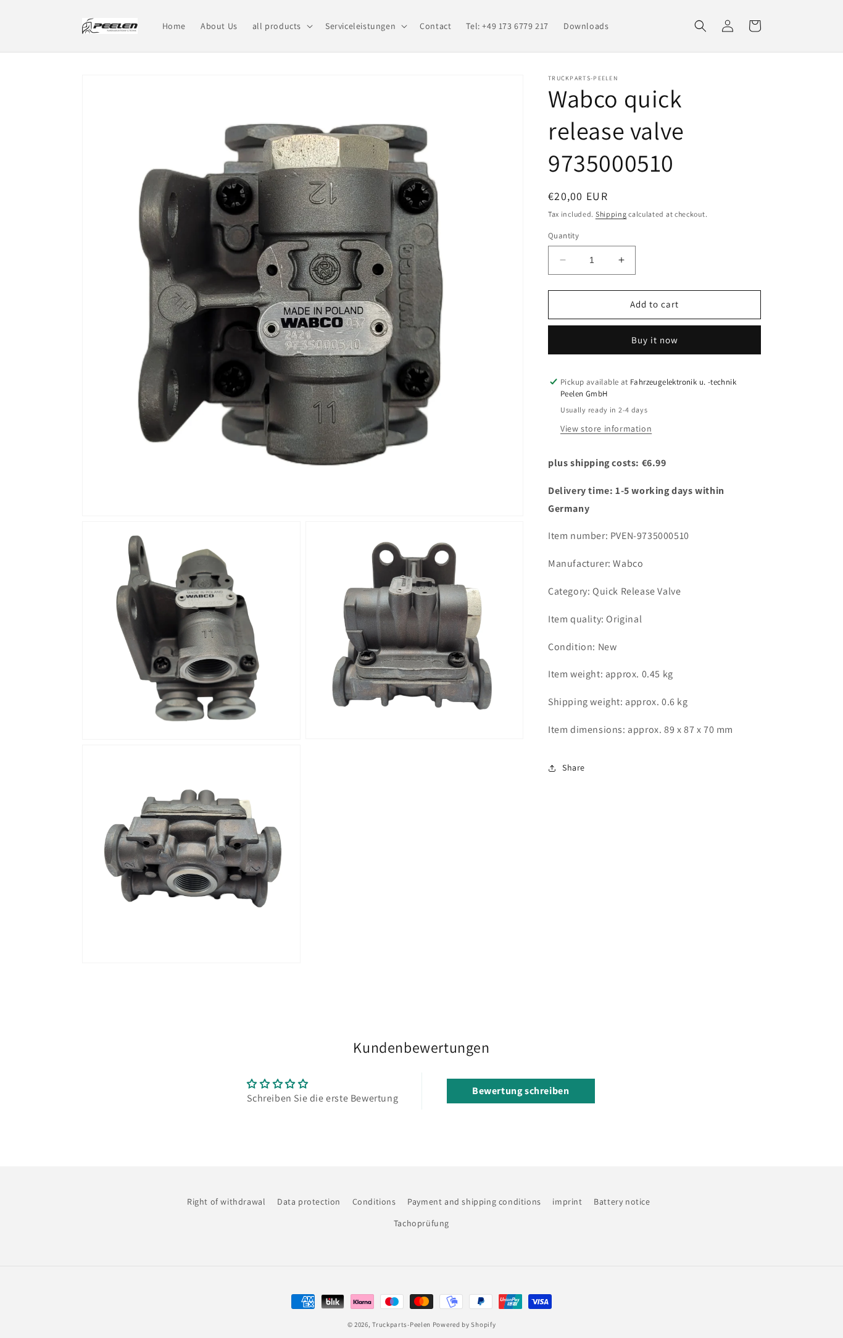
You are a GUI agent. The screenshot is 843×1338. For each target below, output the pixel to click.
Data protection (309, 1201)
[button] (281, 26)
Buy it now (654, 340)
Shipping (611, 214)
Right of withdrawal (226, 1201)
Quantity (563, 235)
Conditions (374, 1201)
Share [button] (573, 767)
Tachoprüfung (421, 1223)
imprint (567, 1201)
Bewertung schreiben (520, 1090)
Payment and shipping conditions (474, 1201)
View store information (606, 428)
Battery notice (622, 1201)
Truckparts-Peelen (401, 1324)
